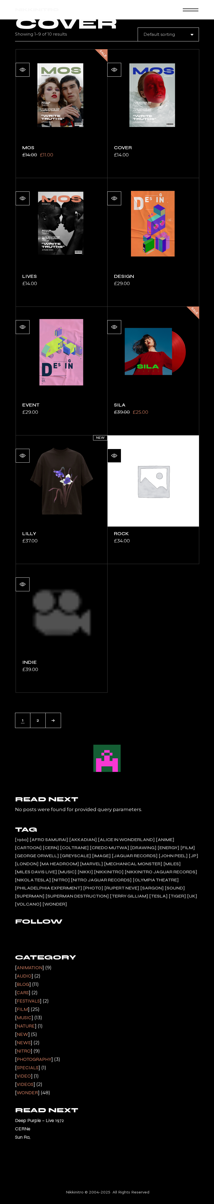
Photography (34, 1059)
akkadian (83, 839)
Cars (23, 993)
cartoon (28, 847)
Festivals (28, 1001)
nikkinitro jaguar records (161, 871)
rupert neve (121, 888)
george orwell (37, 855)
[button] (23, 69)
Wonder (27, 1093)
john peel (173, 855)
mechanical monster (133, 863)
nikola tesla (33, 880)
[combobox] (168, 34)
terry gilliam (129, 896)
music (67, 871)
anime (165, 839)
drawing (143, 847)
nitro (61, 880)
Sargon (152, 888)
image (101, 855)
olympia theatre (156, 880)
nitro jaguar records (101, 880)
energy (168, 847)
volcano (28, 904)
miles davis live (36, 871)
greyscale (75, 855)
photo (93, 888)
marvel (91, 863)
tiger (177, 896)
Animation (29, 968)
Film (22, 1009)
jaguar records (135, 855)
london (27, 863)
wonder (54, 904)
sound (175, 888)
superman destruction (77, 896)
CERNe (22, 1129)
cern (51, 847)
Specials (27, 1068)
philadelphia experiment (48, 888)
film (187, 847)
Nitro (24, 1051)
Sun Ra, (22, 1137)
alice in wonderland (126, 839)
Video (24, 1076)
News (24, 1043)
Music (24, 1018)
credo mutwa (109, 847)
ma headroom (59, 863)
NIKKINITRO (37, 9)
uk (192, 896)
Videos (25, 1084)
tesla (158, 896)
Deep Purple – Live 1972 (39, 1120)
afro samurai (48, 839)
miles (172, 863)
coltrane (74, 847)
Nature (26, 1026)
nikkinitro (109, 871)
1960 (22, 839)
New (22, 1034)
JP (193, 855)
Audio (24, 976)
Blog (23, 984)
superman (30, 896)
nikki (85, 871)
